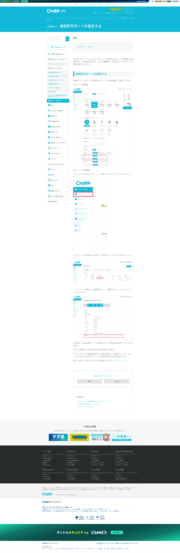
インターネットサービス (47, 548)
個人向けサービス (120, 548)
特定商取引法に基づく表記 (56, 489)
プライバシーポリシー (103, 489)
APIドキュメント (120, 360)
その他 (127, 548)
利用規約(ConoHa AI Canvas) (115, 488)
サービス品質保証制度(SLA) (82, 489)
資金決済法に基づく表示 (69, 489)
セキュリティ (78, 548)
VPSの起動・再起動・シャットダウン (89, 404)
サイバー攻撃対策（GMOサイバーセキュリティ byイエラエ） (65, 511)
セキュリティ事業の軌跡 (114, 511)
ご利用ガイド (96, 13)
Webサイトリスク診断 (87, 509)
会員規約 (44, 488)
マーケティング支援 (87, 548)
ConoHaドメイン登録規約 (54, 488)
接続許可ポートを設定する (86, 47)
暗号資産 (113, 548)
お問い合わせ (129, 13)
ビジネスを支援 (70, 548)
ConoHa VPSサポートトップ (66, 18)
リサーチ (95, 548)
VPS (81, 5)
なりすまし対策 (103, 511)
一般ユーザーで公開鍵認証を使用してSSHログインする (94, 401)
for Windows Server (90, 5)
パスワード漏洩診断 (76, 509)
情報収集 (100, 548)
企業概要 (120, 489)
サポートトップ (51, 18)
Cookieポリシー (113, 489)
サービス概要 (127, 489)
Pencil (114, 5)
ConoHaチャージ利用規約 (67, 488)
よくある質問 (106, 13)
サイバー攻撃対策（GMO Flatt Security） (89, 511)
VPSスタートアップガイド (94, 18)
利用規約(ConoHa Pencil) (129, 488)
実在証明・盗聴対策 (46, 511)
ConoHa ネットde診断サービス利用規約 (97, 488)
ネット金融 (106, 548)
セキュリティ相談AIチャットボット (101, 509)
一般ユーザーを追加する (85, 407)
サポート (130, 5)
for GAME (100, 5)
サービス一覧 (122, 5)
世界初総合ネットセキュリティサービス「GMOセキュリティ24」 (56, 509)
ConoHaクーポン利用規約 (81, 488)
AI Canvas (108, 5)
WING (76, 5)
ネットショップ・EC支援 (59, 548)
